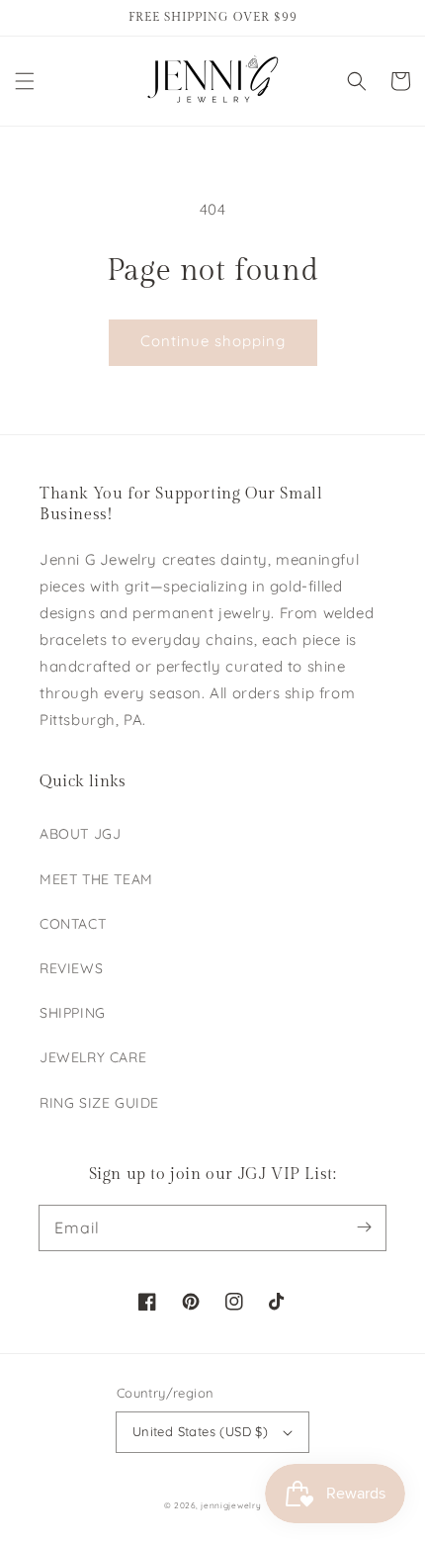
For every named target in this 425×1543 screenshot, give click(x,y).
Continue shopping (213, 340)
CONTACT (73, 924)
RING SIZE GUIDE (99, 1103)
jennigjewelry (231, 1505)
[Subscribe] (363, 1227)
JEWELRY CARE (93, 1057)
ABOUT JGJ (80, 834)
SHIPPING (73, 1013)
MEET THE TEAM (96, 879)
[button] (24, 81)
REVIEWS (71, 968)
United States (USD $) (200, 1431)
